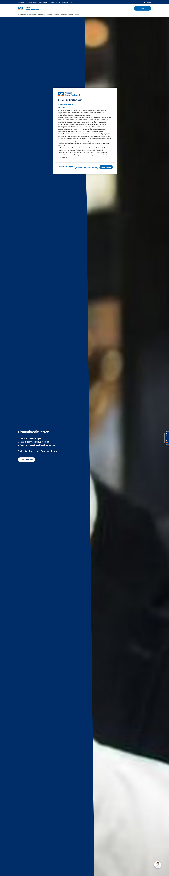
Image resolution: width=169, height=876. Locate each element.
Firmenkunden (43, 2)
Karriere (73, 2)
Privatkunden (22, 2)
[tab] (23, 15)
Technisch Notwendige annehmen (86, 167)
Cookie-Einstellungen (65, 167)
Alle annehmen (106, 167)
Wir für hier (65, 2)
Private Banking (32, 2)
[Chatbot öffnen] (157, 864)
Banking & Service (55, 2)
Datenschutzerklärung (65, 104)
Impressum (61, 107)
